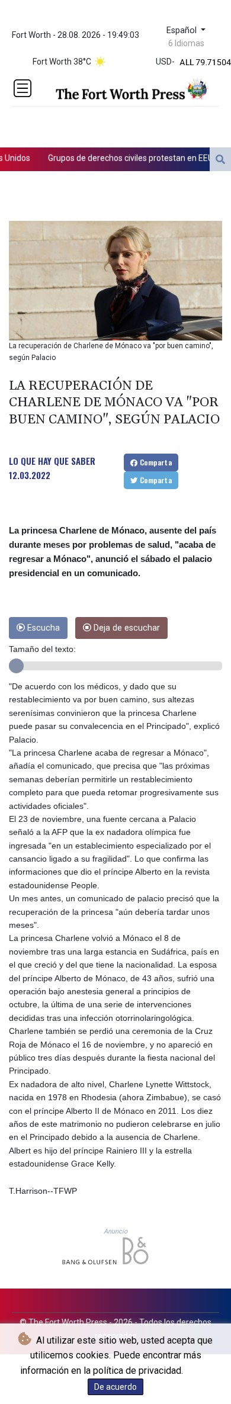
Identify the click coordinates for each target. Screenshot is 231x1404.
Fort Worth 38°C (62, 61)
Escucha (42, 628)
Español (182, 30)
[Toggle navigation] (22, 88)
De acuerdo (115, 1387)
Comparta (155, 462)
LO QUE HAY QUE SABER (52, 460)
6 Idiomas (186, 43)
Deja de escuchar (125, 628)
